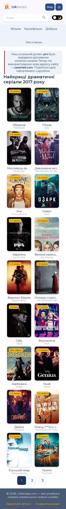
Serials (19, 7)
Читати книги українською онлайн (64, 503)
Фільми (16, 28)
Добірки (51, 28)
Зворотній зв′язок (18, 503)
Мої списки (34, 42)
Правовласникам (47, 503)
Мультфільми (33, 28)
